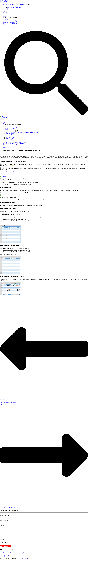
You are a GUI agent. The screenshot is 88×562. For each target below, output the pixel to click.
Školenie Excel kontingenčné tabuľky (15, 10)
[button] (26, 4)
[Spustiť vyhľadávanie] (13, 27)
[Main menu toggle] (2, 119)
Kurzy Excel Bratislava (11, 134)
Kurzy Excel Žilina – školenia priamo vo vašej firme (17, 142)
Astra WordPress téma (27, 558)
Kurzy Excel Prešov (10, 139)
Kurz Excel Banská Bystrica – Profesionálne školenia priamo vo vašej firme (22, 132)
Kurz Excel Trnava (10, 133)
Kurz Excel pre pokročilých (13, 8)
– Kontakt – (5, 24)
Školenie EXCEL (4, 1)
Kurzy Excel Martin (10, 137)
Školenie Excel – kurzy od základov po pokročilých (14, 4)
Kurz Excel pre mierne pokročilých (15, 7)
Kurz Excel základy (11, 6)
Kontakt (4, 11)
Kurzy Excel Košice (10, 136)
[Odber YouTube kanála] (5, 547)
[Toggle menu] (16, 131)
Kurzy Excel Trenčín (10, 141)
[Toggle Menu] (28, 4)
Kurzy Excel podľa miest (8, 131)
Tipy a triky (5, 12)
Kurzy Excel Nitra (9, 138)
